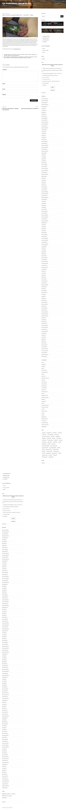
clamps (44, 434)
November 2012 (44, 313)
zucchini (29, 57)
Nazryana (50, 440)
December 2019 (44, 215)
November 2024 (44, 100)
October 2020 (44, 195)
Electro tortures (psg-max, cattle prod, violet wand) (51, 81)
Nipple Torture (44, 395)
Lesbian (43, 389)
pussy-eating (7, 57)
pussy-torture (45, 447)
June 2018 (4, 681)
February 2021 (44, 187)
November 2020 (44, 193)
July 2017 (43, 271)
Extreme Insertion (8, 54)
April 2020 (43, 207)
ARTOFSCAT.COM (46, 39)
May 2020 (43, 205)
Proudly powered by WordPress (7, 807)
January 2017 (44, 282)
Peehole (43, 399)
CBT (42, 368)
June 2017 (43, 273)
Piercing (14, 54)
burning (55, 432)
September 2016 (44, 284)
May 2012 (43, 319)
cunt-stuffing (50, 434)
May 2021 (43, 182)
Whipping (17, 55)
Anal (42, 362)
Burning (43, 364)
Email (3, 89)
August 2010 (44, 356)
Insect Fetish (44, 387)
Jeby (53, 438)
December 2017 (44, 261)
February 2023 (44, 141)
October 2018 (44, 242)
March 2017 (4, 710)
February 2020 (44, 211)
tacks (50, 455)
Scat (42, 409)
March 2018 (44, 255)
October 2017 (44, 265)
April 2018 (43, 253)
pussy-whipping (52, 447)
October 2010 (44, 352)
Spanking (33, 54)
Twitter (44, 48)
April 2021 (4, 615)
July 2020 (43, 201)
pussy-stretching (14, 57)
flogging (58, 436)
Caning (43, 366)
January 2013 (4, 741)
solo (43, 453)
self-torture (56, 451)
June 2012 (43, 317)
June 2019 (43, 226)
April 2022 (43, 160)
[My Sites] (53, 25)
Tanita (55, 455)
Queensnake (20, 57)
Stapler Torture (44, 418)
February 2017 (4, 712)
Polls (42, 403)
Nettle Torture (44, 391)
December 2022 (44, 145)
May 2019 (43, 228)
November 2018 (44, 240)
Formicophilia (44, 383)
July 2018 (3, 679)
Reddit (44, 52)
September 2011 (44, 331)
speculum (54, 453)
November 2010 (44, 350)
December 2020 (44, 191)
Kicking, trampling (46, 83)
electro (56, 434)
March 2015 (44, 290)
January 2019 (44, 236)
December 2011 (44, 325)
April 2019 (43, 230)
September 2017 (44, 267)
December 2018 (44, 238)
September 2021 (44, 174)
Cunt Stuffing (44, 372)
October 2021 (44, 172)
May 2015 (43, 288)
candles (60, 432)
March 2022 (44, 162)
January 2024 (44, 120)
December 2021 (44, 168)
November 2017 (44, 263)
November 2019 (5, 648)
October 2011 (44, 329)
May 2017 (43, 275)
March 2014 (44, 300)
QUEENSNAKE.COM (46, 36)
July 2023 (43, 131)
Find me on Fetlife (45, 50)
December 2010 (44, 348)
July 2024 (43, 108)
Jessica (59, 438)
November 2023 (5, 555)
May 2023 (43, 135)
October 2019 (44, 218)
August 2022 (4, 584)
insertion (49, 438)
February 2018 (44, 257)
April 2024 (43, 114)
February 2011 (44, 344)
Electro (43, 376)
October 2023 (4, 557)
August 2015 (44, 286)
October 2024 (44, 102)
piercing (44, 443)
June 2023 (43, 133)
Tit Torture (43, 420)
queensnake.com (17, 48)
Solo (42, 414)
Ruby (43, 451)
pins (49, 443)
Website (4, 94)
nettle (60, 440)
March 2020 (44, 209)
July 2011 (43, 335)
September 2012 (44, 315)
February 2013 (4, 739)
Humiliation (45, 85)
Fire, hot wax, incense (46, 79)
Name (3, 83)
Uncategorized (44, 422)
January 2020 (44, 213)
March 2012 (44, 321)
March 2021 (4, 617)
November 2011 (44, 327)
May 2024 (43, 112)
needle (56, 440)
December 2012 (44, 311)
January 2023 (44, 143)
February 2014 (44, 302)
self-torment (49, 451)
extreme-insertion (46, 436)
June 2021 (43, 180)
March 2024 (44, 116)
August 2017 (44, 269)
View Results (13, 521)
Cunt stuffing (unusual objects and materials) (50, 75)
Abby (43, 432)
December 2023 (44, 122)
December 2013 (44, 304)
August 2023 (44, 129)
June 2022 (43, 156)
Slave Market (4, 797)
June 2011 (43, 337)
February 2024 (44, 118)
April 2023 (43, 137)
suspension (44, 455)
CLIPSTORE (45, 41)
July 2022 (3, 586)
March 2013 (44, 306)
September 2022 (44, 151)
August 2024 (44, 106)
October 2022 (44, 149)
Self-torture (43, 411)
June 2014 (43, 294)
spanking (48, 453)
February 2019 (44, 234)
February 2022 (44, 164)
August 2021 (44, 176)
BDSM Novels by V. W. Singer (7, 795)
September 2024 (44, 104)
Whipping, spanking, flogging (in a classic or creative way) (52, 73)
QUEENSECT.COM (46, 38)
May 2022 (43, 158)
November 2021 (44, 170)
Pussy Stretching (20, 54)
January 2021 (44, 189)
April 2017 (4, 708)
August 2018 (44, 246)
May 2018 (43, 251)
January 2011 (44, 346)
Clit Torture (43, 370)
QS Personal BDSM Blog (16, 3)
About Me (43, 58)
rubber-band (55, 449)
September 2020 (44, 197)
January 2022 (44, 166)
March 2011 (44, 342)
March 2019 (44, 232)
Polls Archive (44, 92)
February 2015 (44, 292)
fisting (52, 436)
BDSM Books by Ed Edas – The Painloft (8, 793)
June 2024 (43, 110)
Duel (42, 374)
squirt (25, 57)
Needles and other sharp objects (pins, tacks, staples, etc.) (52, 68)
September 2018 (44, 244)
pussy (53, 443)
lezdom (44, 440)
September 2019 (44, 220)
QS (8, 13)
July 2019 (43, 224)
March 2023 (44, 139)
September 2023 (44, 127)
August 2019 (44, 222)
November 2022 (44, 147)
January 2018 (44, 259)
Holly (43, 438)
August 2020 (44, 199)
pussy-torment (53, 445)
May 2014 (43, 296)
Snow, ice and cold (46, 77)
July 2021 (43, 178)
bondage (49, 432)
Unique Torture (11, 55)
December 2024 (44, 98)
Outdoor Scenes (44, 397)
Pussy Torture (28, 54)
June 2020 (43, 203)
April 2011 (3, 772)
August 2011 (44, 333)
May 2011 (43, 339)
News (42, 393)
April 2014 (43, 298)
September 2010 (44, 354)
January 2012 (44, 323)
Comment (4, 69)
